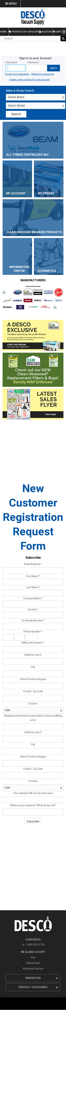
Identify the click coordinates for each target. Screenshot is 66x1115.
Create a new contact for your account (29, 79)
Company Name (33, 598)
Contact (32, 609)
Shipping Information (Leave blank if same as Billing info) (33, 718)
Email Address (33, 564)
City (33, 667)
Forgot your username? (17, 74)
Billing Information (33, 643)
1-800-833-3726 (35, 945)
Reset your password (42, 74)
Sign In (53, 68)
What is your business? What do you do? (33, 805)
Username (11, 62)
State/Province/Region (33, 679)
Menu (12, 3)
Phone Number (33, 632)
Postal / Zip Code (33, 691)
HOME (3, 31)
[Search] (63, 38)
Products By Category (25, 31)
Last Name (33, 587)
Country (33, 704)
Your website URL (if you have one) (33, 793)
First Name (33, 576)
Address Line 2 (33, 655)
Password (33, 62)
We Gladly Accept (33, 952)
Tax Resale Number (33, 621)
